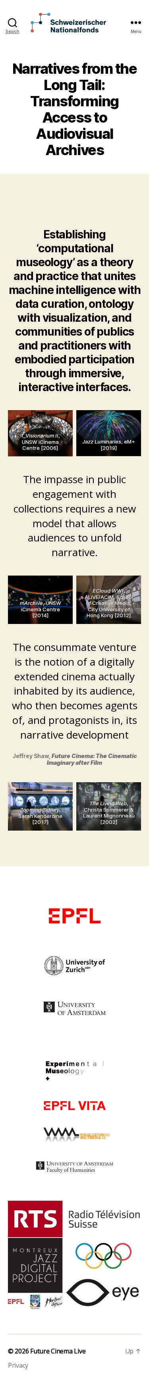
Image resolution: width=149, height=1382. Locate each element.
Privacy (18, 1365)
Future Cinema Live (57, 1351)
